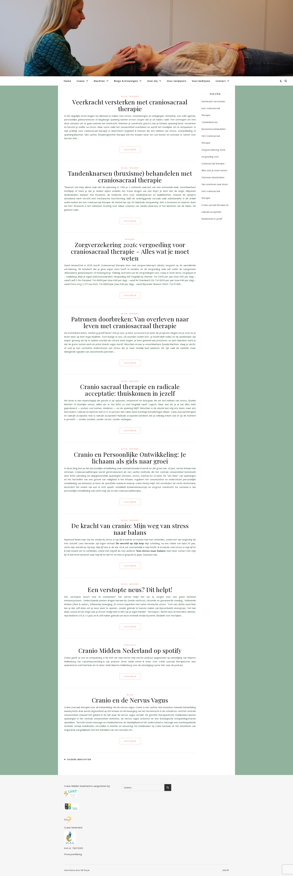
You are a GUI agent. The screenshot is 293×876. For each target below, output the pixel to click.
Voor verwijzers (176, 80)
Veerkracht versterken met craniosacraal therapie (130, 105)
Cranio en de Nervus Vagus (130, 700)
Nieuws (134, 96)
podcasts (130, 645)
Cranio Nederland (73, 827)
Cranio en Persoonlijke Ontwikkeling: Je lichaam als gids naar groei (130, 457)
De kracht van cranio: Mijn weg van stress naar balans (130, 528)
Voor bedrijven (201, 80)
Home (67, 80)
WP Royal (85, 870)
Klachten (99, 80)
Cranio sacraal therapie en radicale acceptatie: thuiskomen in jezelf (130, 389)
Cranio (81, 80)
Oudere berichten (78, 759)
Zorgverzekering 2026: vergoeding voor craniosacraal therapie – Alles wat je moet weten (130, 251)
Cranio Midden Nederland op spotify (129, 650)
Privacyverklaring (73, 854)
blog (124, 96)
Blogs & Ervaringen (126, 80)
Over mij (152, 80)
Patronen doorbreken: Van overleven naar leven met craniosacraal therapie (130, 322)
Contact (221, 80)
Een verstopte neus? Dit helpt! (130, 589)
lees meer (130, 149)
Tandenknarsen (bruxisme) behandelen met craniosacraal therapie (130, 176)
